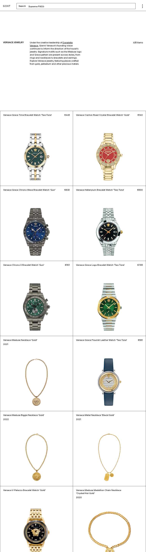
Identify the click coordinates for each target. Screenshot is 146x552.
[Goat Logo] (6, 6)
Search (52, 6)
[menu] (142, 6)
